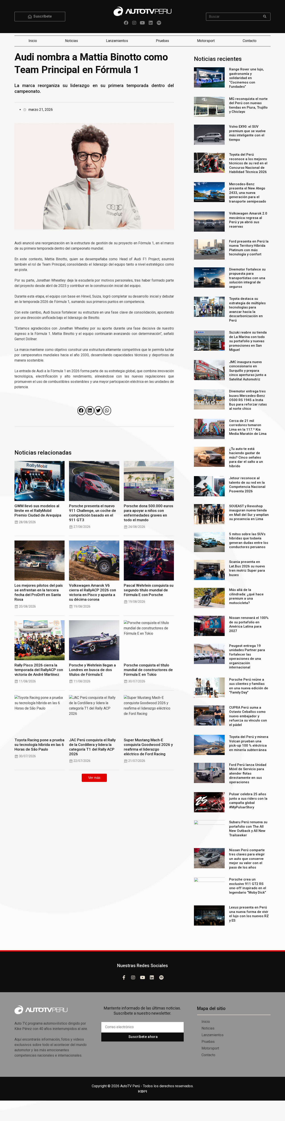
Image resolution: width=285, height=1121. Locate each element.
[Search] (264, 16)
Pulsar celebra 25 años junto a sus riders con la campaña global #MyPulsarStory (248, 800)
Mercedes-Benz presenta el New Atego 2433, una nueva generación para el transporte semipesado (247, 192)
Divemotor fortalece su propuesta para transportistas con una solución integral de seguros (247, 278)
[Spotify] (159, 22)
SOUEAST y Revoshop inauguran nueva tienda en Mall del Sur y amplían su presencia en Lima (249, 512)
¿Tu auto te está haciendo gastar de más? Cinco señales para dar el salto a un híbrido (246, 457)
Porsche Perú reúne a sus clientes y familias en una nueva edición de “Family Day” (248, 686)
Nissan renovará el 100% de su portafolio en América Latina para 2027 (249, 624)
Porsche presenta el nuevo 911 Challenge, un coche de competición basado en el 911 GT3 (92, 513)
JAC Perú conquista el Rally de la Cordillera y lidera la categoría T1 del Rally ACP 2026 (92, 747)
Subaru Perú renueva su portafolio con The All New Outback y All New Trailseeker (248, 828)
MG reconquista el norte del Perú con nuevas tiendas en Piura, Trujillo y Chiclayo (248, 105)
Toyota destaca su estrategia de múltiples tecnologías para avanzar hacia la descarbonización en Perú (247, 309)
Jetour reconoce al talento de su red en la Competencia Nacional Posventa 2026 (247, 484)
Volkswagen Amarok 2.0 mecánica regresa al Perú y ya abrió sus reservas (248, 220)
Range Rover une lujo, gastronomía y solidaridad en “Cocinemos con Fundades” (246, 78)
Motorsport (206, 41)
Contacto (249, 41)
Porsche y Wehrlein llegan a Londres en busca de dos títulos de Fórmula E (92, 670)
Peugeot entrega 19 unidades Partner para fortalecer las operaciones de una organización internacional (247, 657)
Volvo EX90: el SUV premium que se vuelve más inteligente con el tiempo (247, 133)
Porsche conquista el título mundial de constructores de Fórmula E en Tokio (148, 670)
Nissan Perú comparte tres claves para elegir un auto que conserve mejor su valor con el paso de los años (247, 858)
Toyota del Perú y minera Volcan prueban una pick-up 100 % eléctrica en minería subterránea (248, 743)
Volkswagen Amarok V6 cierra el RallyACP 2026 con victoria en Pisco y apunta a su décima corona (92, 592)
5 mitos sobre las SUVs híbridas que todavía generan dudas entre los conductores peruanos (248, 540)
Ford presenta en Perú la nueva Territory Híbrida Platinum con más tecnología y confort (249, 247)
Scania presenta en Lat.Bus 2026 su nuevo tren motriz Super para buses (247, 568)
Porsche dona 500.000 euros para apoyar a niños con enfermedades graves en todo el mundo (148, 513)
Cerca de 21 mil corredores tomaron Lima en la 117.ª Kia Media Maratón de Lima (248, 427)
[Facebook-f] (123, 977)
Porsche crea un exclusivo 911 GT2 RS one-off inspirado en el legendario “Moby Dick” (247, 885)
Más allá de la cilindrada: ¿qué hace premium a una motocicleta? (246, 596)
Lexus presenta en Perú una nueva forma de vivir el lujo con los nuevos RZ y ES (249, 913)
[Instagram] (134, 22)
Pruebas (162, 41)
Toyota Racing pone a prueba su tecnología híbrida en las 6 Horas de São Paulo (39, 744)
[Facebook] (126, 22)
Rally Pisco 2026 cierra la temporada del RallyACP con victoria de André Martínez (38, 670)
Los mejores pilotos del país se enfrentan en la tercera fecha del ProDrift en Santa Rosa (38, 592)
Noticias (71, 41)
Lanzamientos (117, 41)
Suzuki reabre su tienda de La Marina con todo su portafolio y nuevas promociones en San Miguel (248, 341)
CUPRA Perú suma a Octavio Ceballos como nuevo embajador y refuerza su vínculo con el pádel (248, 716)
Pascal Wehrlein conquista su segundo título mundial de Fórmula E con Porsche (148, 590)
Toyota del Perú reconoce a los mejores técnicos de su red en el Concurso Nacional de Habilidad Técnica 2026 (248, 163)
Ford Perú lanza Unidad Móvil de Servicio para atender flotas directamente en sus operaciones (247, 773)
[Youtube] (142, 22)
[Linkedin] (150, 22)
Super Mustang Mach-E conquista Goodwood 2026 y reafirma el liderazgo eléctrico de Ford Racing (148, 747)
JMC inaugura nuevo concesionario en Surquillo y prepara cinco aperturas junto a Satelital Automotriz (247, 370)
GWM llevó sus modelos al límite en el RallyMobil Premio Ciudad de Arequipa (37, 510)
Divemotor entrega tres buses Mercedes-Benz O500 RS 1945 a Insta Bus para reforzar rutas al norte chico (248, 400)
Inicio (32, 41)
